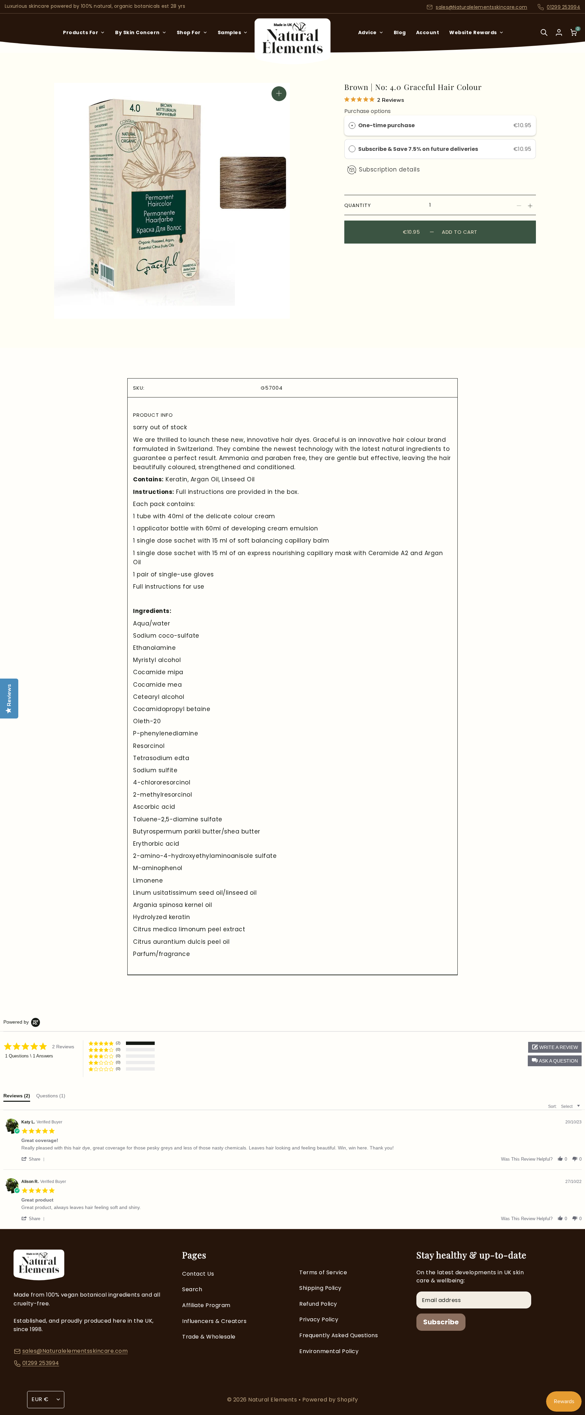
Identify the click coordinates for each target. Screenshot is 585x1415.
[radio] (352, 125)
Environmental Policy (329, 1351)
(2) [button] (118, 1043)
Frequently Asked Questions (338, 1335)
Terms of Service (323, 1272)
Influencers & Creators (214, 1321)
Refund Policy (318, 1304)
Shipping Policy (320, 1288)
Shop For (189, 32)
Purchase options (367, 111)
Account (427, 32)
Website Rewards (473, 32)
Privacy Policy (318, 1319)
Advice (367, 32)
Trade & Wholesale (209, 1337)
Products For (80, 32)
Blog (400, 32)
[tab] (16, 1097)
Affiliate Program (206, 1305)
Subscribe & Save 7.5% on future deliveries (418, 149)
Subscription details (389, 169)
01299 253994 (563, 7)
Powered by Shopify (330, 1399)
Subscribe (441, 1322)
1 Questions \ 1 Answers (29, 1055)
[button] (555, 1060)
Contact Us (198, 1274)
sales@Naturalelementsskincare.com (481, 7)
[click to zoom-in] (279, 93)
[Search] (544, 37)
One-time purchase (386, 125)
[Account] (559, 32)
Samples (229, 32)
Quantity (357, 205)
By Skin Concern (137, 32)
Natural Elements (273, 1399)
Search (192, 1289)
